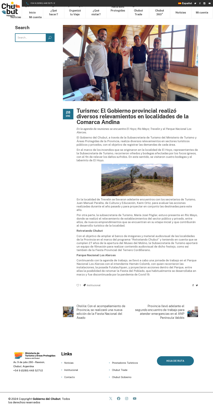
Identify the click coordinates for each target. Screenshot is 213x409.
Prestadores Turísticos (125, 362)
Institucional (94, 285)
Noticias (69, 362)
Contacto (69, 377)
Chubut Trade (119, 370)
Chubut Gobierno (121, 377)
